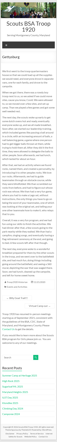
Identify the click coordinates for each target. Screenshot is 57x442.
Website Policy (30, 436)
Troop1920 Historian (17, 282)
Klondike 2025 (10, 402)
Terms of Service (37, 433)
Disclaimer (10, 433)
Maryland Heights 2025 (15, 391)
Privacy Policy (22, 433)
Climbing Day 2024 (12, 408)
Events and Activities (17, 286)
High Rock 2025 (10, 380)
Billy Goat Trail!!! (17, 297)
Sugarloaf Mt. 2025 (12, 386)
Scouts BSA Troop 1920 (28, 26)
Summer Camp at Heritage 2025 (19, 375)
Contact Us (8, 329)
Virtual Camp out (40, 305)
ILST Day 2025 (10, 397)
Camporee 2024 (11, 413)
